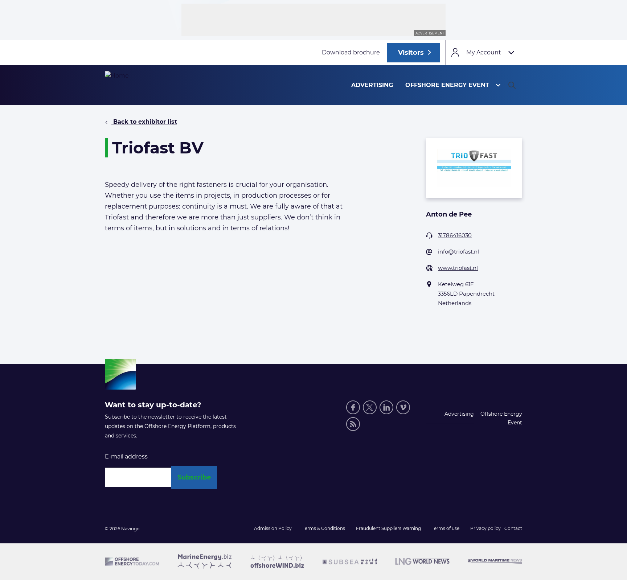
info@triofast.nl (458, 251)
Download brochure (351, 52)
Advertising (372, 85)
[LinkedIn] (386, 407)
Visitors (411, 53)
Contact (513, 528)
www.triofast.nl (458, 267)
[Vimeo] (403, 407)
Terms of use (445, 528)
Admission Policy (273, 528)
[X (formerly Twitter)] (370, 407)
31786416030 (455, 235)
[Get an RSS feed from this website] (353, 424)
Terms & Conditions (324, 528)
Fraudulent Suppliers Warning (388, 528)
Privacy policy (485, 528)
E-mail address (126, 456)
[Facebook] (353, 407)
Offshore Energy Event (447, 85)
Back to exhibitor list (144, 121)
